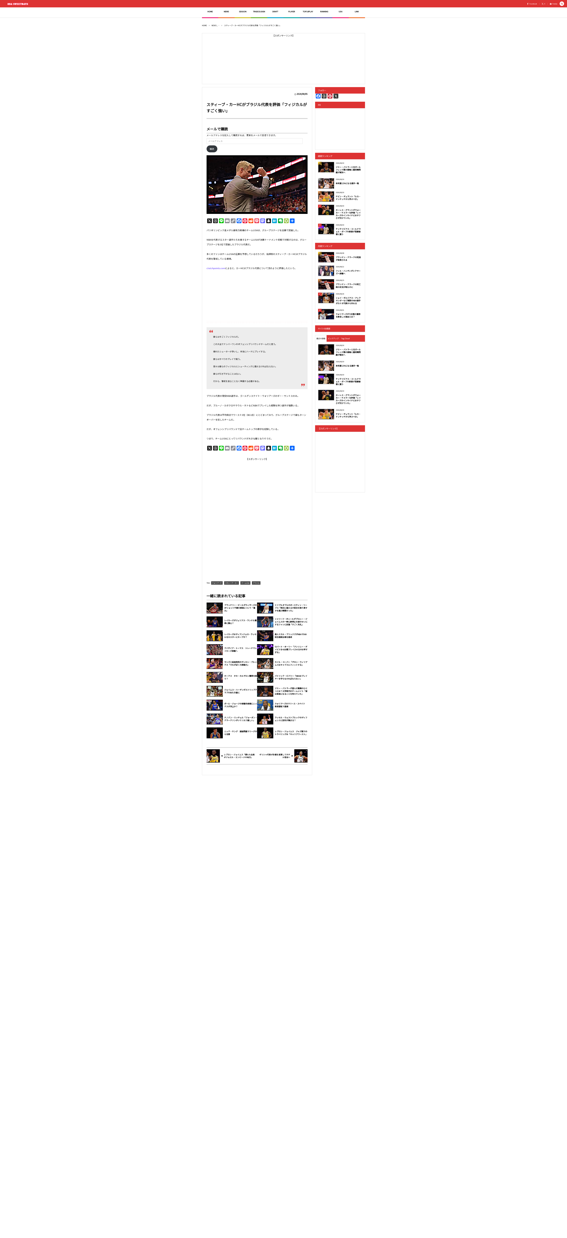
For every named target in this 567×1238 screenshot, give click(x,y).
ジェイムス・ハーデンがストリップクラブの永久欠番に (240, 691)
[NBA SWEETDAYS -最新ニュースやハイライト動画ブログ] (18, 3)
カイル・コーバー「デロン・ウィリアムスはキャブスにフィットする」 (291, 663)
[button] (562, 3)
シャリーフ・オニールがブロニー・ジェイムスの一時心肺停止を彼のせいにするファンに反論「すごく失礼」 (291, 622)
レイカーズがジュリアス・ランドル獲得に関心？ (240, 622)
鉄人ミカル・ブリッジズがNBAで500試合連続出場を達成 (291, 635)
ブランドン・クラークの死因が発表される (348, 258)
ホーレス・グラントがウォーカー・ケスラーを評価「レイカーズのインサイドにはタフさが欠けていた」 (348, 214)
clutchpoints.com (216, 268)
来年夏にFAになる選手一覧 (347, 183)
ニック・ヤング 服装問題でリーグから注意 (240, 733)
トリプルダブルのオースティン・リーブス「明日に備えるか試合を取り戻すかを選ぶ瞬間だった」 (291, 608)
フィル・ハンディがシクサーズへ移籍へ (348, 272)
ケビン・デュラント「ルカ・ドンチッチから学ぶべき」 (348, 197)
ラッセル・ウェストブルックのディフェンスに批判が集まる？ (291, 719)
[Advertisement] (283, 58)
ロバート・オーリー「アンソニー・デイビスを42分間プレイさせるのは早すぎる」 (291, 649)
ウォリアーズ (217, 583)
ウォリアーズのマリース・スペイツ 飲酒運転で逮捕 (291, 705)
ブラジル (256, 583)
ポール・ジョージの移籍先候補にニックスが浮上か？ (240, 705)
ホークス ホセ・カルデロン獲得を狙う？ (240, 677)
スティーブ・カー (231, 583)
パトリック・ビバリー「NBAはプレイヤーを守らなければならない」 (291, 677)
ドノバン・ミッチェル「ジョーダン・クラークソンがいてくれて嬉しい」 (240, 719)
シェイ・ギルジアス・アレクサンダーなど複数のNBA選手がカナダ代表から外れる (348, 300)
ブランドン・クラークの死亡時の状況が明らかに (348, 285)
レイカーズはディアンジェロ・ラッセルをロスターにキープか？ (240, 635)
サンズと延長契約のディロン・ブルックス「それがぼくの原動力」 (240, 663)
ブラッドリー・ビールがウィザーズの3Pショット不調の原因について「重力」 (240, 608)
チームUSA (245, 583)
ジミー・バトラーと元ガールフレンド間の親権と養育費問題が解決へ (348, 170)
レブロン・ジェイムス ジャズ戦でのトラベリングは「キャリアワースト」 (291, 733)
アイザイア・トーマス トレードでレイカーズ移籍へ (240, 649)
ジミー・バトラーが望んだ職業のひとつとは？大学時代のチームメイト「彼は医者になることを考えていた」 (291, 691)
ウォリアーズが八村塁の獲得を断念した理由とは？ (348, 315)
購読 (212, 148)
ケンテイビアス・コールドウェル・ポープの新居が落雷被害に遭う (348, 231)
